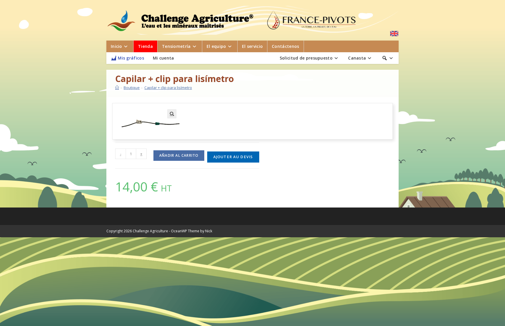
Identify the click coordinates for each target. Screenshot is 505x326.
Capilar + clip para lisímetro (168, 87)
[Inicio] (117, 87)
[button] (172, 113)
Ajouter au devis (233, 156)
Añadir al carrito (178, 155)
